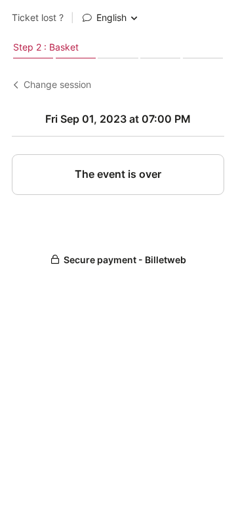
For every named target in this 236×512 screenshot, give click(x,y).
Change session (57, 84)
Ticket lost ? (38, 17)
